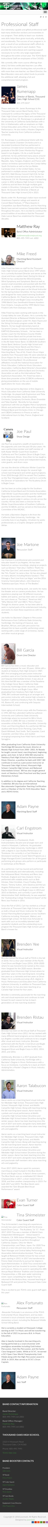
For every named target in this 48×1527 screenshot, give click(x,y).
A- (46, 17)
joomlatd (31, 1520)
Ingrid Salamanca (8, 1485)
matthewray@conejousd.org (29, 236)
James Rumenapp (10, 1414)
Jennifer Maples (8, 1499)
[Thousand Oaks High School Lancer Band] (24, 6)
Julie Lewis (6, 1471)
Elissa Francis (7, 1478)
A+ (41, 17)
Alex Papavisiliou (9, 1506)
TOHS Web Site (9, 1453)
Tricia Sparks (7, 1492)
